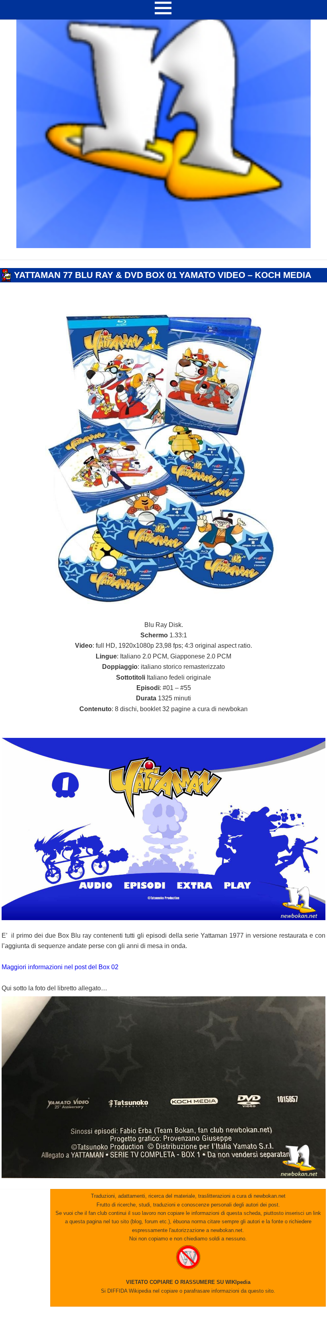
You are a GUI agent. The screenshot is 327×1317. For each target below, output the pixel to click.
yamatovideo (161, 286)
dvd (136, 286)
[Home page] (163, 246)
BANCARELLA (16, 263)
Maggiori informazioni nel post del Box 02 (60, 967)
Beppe (52, 286)
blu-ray (119, 286)
